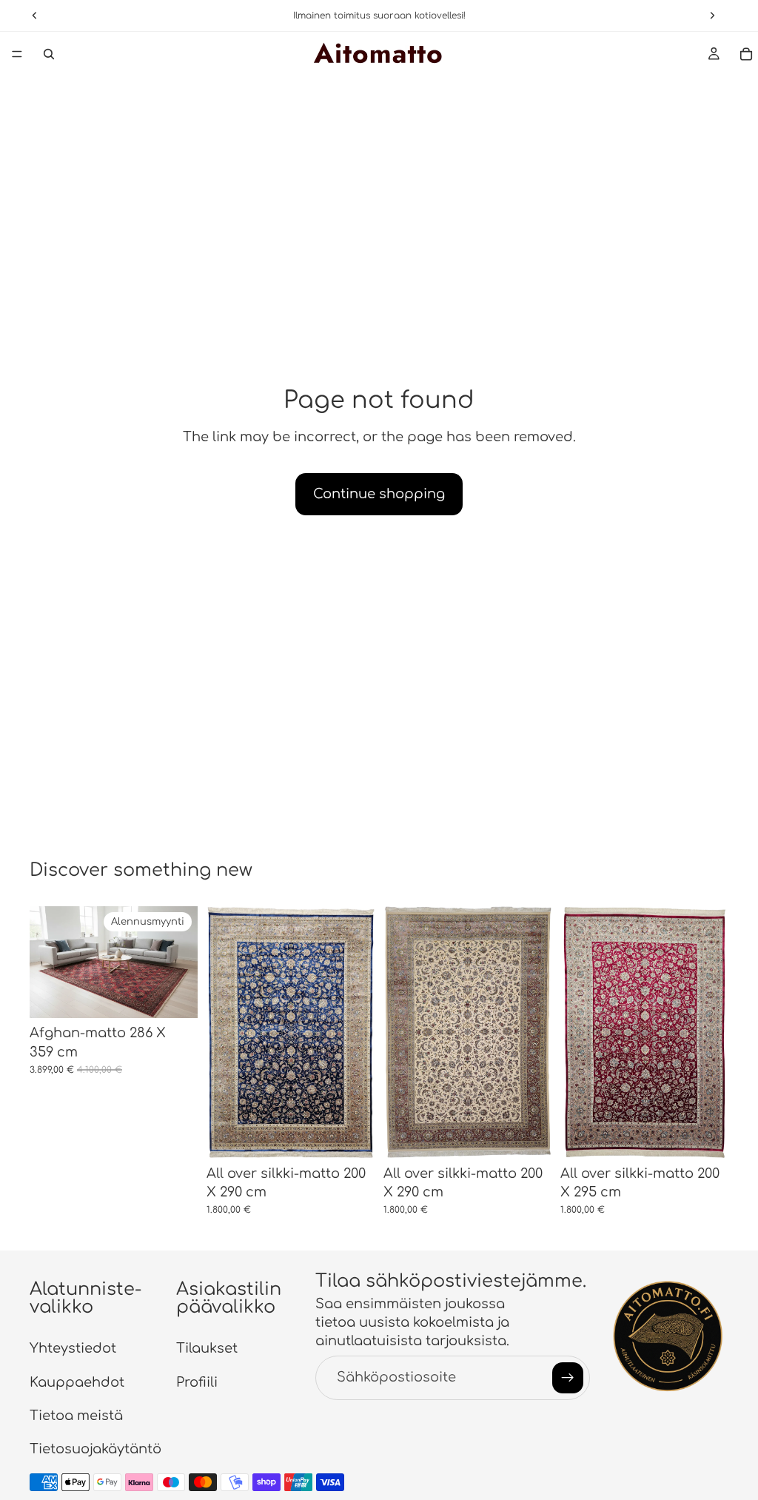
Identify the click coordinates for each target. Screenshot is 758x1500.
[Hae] (49, 54)
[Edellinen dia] (223, 1032)
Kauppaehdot (77, 1382)
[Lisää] (174, 995)
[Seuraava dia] (358, 1032)
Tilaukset (207, 1349)
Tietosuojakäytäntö (95, 1449)
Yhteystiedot (73, 1349)
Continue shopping (379, 493)
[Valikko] (17, 54)
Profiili (197, 1382)
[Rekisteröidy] (567, 1377)
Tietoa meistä (76, 1415)
